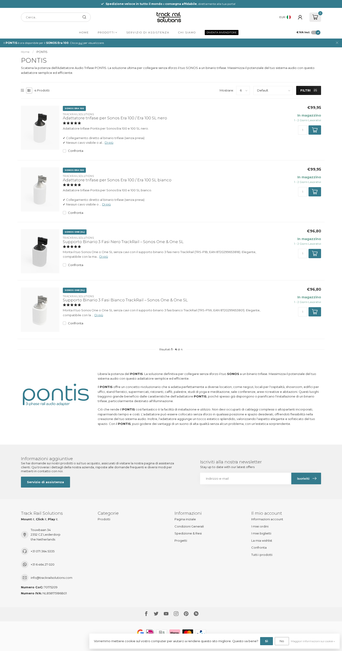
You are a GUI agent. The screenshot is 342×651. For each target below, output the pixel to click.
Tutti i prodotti (261, 555)
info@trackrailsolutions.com (51, 577)
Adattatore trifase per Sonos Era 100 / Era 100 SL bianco (117, 180)
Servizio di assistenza (147, 32)
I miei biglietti (261, 533)
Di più (109, 142)
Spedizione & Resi (188, 533)
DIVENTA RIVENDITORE (222, 32)
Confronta (75, 150)
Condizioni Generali (189, 526)
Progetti (180, 540)
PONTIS (42, 52)
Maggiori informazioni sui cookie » (313, 641)
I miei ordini (259, 526)
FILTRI (306, 90)
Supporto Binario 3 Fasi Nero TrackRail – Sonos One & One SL (123, 241)
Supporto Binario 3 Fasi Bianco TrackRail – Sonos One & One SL (125, 300)
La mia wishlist (261, 540)
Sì (266, 641)
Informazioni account (267, 519)
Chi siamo (187, 32)
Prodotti (106, 32)
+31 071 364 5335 (42, 551)
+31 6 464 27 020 (42, 564)
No (282, 641)
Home (84, 32)
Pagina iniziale (185, 519)
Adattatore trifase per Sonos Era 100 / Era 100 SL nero (115, 118)
